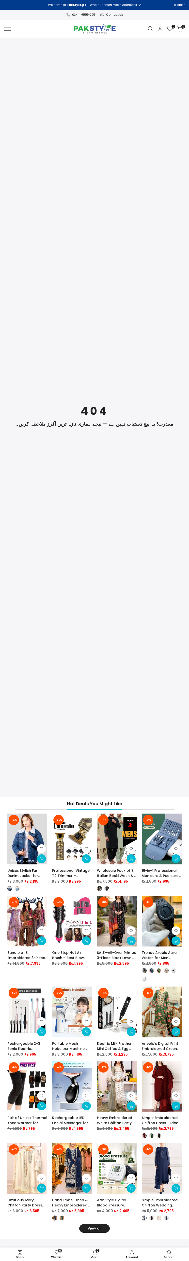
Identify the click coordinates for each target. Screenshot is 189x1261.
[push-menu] (7, 29)
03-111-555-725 (83, 15)
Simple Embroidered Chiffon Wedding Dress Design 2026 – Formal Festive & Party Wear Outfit (162, 1203)
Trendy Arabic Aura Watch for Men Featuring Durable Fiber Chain (159, 955)
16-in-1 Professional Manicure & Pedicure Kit (160, 873)
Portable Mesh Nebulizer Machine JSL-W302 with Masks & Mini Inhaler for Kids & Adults (71, 1046)
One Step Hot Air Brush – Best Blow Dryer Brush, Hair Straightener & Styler (70, 955)
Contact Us (114, 15)
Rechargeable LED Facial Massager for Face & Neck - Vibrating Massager (70, 1120)
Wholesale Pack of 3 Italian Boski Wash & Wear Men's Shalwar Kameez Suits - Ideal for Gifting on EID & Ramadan (115, 873)
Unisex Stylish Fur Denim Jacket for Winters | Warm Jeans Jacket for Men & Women (27, 873)
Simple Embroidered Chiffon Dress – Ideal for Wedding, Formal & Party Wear (160, 1120)
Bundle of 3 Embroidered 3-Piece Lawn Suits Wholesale (26, 955)
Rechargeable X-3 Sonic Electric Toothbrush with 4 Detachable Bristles (25, 1046)
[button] (41, 848)
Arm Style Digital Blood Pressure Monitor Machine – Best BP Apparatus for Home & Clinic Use (117, 1203)
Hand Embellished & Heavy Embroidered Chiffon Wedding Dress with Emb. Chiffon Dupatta (70, 1203)
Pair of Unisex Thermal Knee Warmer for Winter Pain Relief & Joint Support (27, 1120)
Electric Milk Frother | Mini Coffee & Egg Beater (115, 1046)
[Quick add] (41, 858)
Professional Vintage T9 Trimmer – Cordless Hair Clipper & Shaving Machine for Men (71, 873)
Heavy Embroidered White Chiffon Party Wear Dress (114, 1120)
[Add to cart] (86, 858)
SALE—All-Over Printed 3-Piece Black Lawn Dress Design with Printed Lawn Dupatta (116, 955)
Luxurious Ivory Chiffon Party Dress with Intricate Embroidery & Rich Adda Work (24, 1203)
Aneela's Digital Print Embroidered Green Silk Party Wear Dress (160, 1046)
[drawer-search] (150, 29)
